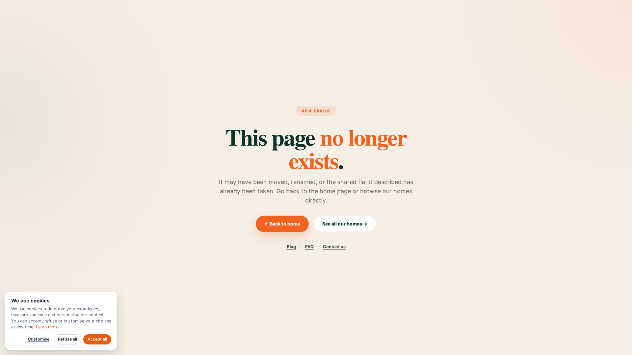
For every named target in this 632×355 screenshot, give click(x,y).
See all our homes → (344, 223)
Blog (291, 246)
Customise (38, 339)
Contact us (334, 246)
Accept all (97, 339)
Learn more (47, 326)
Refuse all (67, 339)
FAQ (309, 246)
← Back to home (282, 223)
